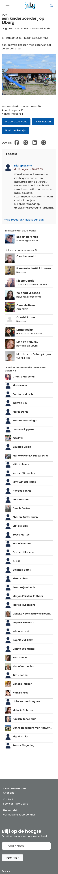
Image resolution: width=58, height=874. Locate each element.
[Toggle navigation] (7, 6)
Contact (8, 799)
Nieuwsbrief (10, 810)
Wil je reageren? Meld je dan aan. (24, 219)
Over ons (8, 793)
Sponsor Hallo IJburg (15, 803)
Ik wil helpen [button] (43, 121)
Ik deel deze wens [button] (16, 121)
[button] (12, 857)
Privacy (6, 871)
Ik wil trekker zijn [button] (15, 130)
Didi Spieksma (23, 165)
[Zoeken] (51, 6)
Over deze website (14, 788)
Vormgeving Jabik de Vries (19, 814)
